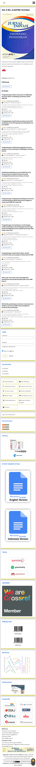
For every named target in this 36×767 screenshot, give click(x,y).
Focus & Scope (9, 391)
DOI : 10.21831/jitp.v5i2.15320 (11, 284)
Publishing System (10, 400)
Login (4, 356)
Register (11, 356)
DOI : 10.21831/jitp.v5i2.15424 (11, 257)
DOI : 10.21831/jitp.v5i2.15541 (11, 127)
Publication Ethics (10, 386)
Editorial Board (9, 381)
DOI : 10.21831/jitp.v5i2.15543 (11, 310)
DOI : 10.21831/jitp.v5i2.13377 (11, 178)
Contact (7, 407)
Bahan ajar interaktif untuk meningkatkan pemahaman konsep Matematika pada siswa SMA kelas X (17, 279)
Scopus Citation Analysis (24, 401)
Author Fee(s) (8, 395)
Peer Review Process (27, 395)
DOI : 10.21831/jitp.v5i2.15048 (11, 205)
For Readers (5, 368)
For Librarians (5, 373)
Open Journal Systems (8, 414)
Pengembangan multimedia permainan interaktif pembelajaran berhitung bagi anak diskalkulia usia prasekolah (17, 122)
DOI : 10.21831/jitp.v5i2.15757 (11, 233)
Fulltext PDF (7, 86)
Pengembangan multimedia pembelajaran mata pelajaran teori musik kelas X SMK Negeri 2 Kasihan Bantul (18, 149)
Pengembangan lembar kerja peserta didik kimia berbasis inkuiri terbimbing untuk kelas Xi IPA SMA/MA (17, 96)
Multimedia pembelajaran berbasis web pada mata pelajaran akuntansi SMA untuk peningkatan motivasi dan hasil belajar (17, 305)
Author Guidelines (26, 391)
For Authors (5, 371)
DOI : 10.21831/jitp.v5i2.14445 (11, 101)
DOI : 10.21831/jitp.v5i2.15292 (11, 154)
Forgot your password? (8, 346)
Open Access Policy (26, 386)
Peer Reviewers (25, 381)
